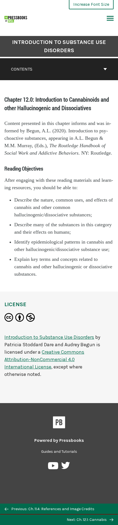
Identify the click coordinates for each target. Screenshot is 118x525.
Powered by (59, 440)
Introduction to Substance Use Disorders (59, 46)
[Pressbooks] (59, 423)
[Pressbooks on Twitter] (65, 467)
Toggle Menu (110, 18)
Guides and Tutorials (59, 451)
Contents (21, 69)
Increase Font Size (91, 4)
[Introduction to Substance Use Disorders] (16, 18)
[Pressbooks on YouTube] (53, 467)
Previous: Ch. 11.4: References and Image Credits (52, 509)
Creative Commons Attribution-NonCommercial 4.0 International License (44, 359)
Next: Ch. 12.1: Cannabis (87, 519)
